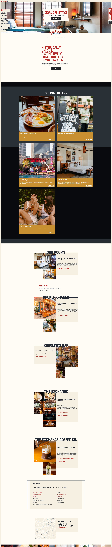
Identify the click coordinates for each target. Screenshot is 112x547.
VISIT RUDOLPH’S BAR (41, 357)
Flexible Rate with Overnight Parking (66, 133)
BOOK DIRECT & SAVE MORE (26, 226)
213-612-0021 (62, 528)
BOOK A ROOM (110, 14)
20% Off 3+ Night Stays (25, 180)
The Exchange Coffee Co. (61, 494)
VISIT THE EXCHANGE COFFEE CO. (65, 458)
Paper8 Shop (35, 496)
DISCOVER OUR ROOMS (63, 268)
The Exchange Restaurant (37, 494)
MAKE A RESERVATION (62, 415)
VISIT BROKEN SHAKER (62, 315)
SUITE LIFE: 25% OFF (62, 180)
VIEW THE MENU (61, 461)
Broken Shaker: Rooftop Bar (37, 492)
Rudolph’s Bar (59, 496)
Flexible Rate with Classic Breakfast (28, 133)
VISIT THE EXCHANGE (62, 412)
